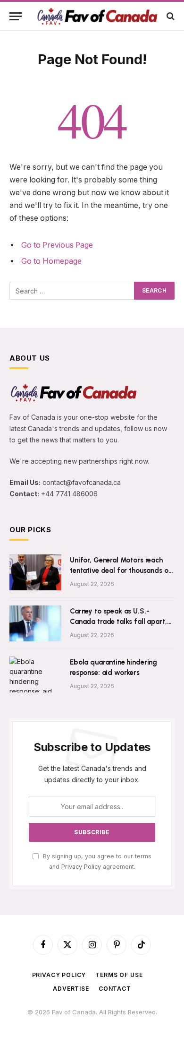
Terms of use (118, 974)
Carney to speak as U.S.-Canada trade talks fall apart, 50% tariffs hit (118, 621)
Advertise (71, 988)
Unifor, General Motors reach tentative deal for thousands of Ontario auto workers (120, 570)
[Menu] (15, 16)
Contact (115, 988)
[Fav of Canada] (97, 16)
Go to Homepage (51, 261)
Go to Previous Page (57, 245)
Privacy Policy (81, 866)
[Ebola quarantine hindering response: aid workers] (35, 674)
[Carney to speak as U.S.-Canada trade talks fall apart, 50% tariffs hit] (35, 623)
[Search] (170, 16)
